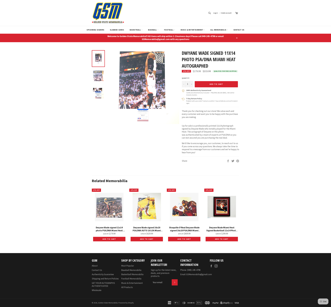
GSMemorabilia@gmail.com (199, 274)
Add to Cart (109, 239)
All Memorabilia (218, 30)
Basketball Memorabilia (132, 274)
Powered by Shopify (126, 303)
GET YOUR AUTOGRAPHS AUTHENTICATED (103, 284)
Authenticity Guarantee (103, 274)
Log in (215, 13)
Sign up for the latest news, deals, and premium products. (163, 273)
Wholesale (96, 290)
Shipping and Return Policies (105, 278)
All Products (127, 287)
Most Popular (127, 265)
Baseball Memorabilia (131, 270)
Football (169, 30)
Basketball (135, 30)
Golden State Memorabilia (108, 303)
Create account (226, 13)
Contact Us (238, 30)
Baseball (152, 30)
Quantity (185, 78)
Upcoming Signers (95, 30)
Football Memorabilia (131, 278)
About (95, 265)
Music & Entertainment (192, 30)
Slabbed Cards (117, 30)
